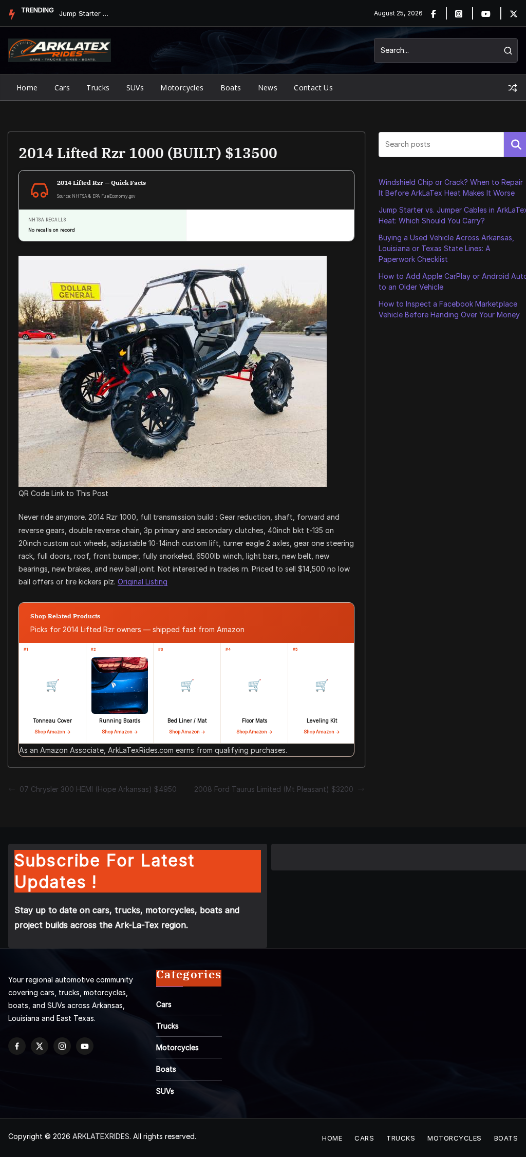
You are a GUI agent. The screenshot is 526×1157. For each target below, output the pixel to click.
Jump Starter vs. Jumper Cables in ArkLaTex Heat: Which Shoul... (84, 13)
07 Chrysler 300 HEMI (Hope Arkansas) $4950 (98, 789)
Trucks (97, 87)
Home (27, 87)
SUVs (135, 87)
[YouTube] (84, 1046)
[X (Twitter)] (39, 1046)
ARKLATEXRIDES (100, 1136)
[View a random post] (513, 88)
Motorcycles (181, 87)
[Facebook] (439, 13)
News (268, 87)
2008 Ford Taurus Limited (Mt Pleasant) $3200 (273, 789)
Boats (230, 87)
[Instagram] (464, 13)
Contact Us (313, 87)
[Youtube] (491, 13)
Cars (62, 87)
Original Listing (142, 581)
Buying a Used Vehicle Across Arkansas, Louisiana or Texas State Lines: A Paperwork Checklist (446, 248)
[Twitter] (514, 13)
